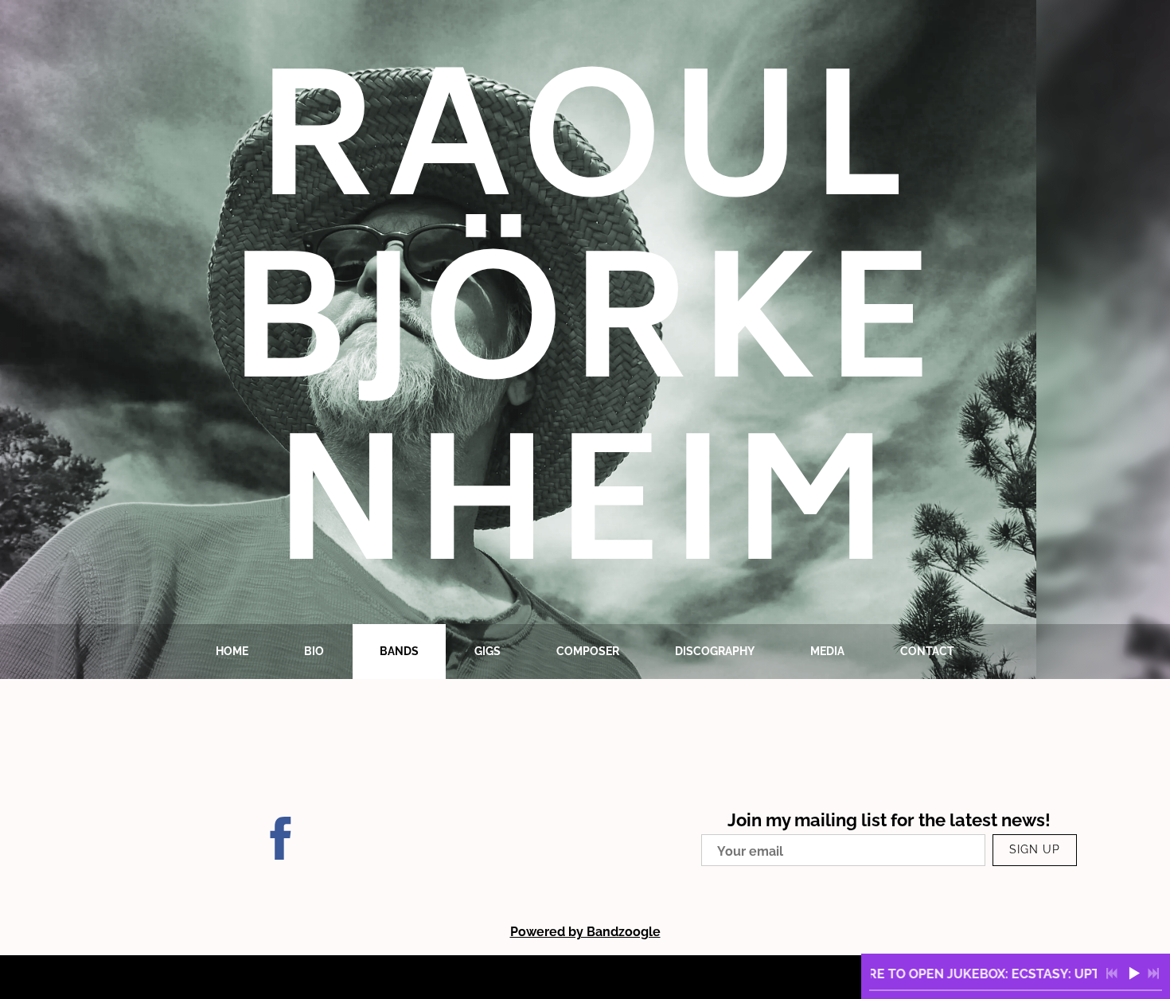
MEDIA (827, 651)
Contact (927, 651)
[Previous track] (1112, 973)
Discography (715, 651)
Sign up (1034, 849)
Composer (587, 651)
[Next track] (1153, 973)
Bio (314, 651)
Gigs (487, 651)
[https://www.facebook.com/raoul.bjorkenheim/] (280, 841)
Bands (399, 651)
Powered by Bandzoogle (585, 931)
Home (232, 651)
